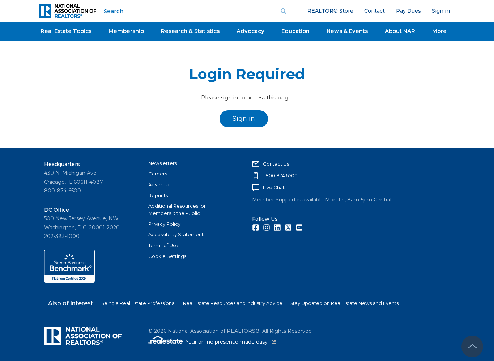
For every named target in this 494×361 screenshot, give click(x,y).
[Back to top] (472, 346)
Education (295, 30)
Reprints (158, 195)
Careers (157, 174)
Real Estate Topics (66, 30)
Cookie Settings (167, 256)
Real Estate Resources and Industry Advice (232, 303)
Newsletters (162, 163)
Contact (374, 11)
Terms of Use (163, 245)
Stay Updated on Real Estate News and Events (344, 303)
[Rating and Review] (69, 280)
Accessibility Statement (176, 234)
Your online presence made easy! (231, 342)
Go (283, 11)
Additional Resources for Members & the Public (177, 209)
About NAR (400, 30)
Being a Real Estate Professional (138, 303)
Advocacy (250, 30)
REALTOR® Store (330, 11)
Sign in (441, 11)
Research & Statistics (190, 30)
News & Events (347, 30)
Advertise (159, 184)
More (439, 30)
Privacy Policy (164, 224)
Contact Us (276, 164)
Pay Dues (408, 11)
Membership (126, 30)
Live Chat (274, 187)
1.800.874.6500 (280, 175)
